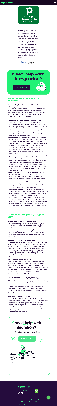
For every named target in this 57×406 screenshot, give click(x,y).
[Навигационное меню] (55, 2)
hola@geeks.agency (23, 390)
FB (35, 402)
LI (29, 402)
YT (21, 402)
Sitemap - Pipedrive (37, 396)
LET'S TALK (21, 87)
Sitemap (35, 393)
